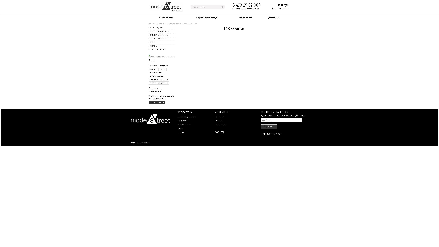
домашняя (153, 69)
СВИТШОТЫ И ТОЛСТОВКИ (159, 35)
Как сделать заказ (184, 125)
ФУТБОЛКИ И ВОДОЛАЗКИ (159, 31)
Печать (180, 129)
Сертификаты (221, 125)
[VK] (217, 132)
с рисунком (154, 79)
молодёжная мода (156, 76)
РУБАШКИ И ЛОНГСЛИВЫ (158, 39)
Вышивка (181, 132)
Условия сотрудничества (186, 117)
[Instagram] (222, 132)
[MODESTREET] (166, 6)
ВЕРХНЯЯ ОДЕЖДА (156, 28)
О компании (220, 117)
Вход (274, 8)
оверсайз (153, 66)
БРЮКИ (152, 42)
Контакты (219, 121)
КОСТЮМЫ (153, 46)
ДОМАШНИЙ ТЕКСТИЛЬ (158, 50)
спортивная (163, 66)
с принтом (164, 79)
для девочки (163, 83)
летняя (162, 69)
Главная (151, 24)
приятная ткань (156, 72)
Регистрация (283, 9)
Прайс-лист (182, 121)
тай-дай (153, 83)
